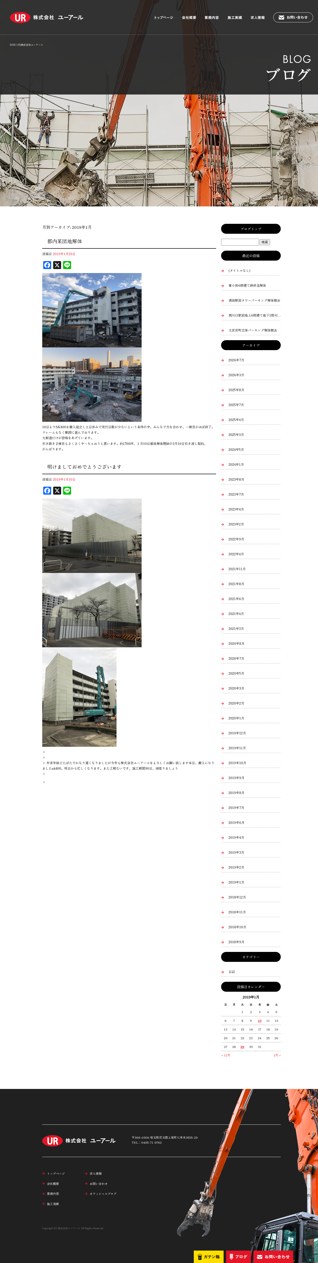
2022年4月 (236, 554)
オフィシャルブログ (103, 1193)
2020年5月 (236, 673)
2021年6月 (236, 598)
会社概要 (191, 15)
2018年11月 (237, 912)
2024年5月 (236, 449)
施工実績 (237, 15)
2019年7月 (236, 807)
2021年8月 (236, 583)
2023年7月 (236, 494)
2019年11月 (237, 748)
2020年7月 (236, 658)
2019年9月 (236, 777)
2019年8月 (236, 792)
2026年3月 (236, 375)
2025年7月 (236, 404)
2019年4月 (236, 837)
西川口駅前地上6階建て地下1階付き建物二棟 (255, 315)
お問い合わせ (295, 15)
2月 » (277, 1055)
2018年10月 (237, 927)
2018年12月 (237, 897)
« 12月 (225, 1055)
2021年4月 (236, 613)
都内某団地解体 (64, 241)
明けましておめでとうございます (84, 466)
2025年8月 (236, 389)
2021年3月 (236, 628)
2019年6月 (236, 822)
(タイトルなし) (239, 270)
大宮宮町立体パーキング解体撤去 (253, 330)
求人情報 (260, 15)
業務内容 (215, 15)
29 (242, 1046)
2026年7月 (236, 360)
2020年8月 (236, 643)
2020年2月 (236, 703)
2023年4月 (236, 509)
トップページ (166, 15)
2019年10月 (237, 762)
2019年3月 (236, 852)
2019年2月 (236, 867)
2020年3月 (236, 688)
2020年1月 (236, 718)
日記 (232, 971)
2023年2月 (236, 524)
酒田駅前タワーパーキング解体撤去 (254, 300)
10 (260, 1020)
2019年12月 (237, 733)
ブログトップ (250, 228)
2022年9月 (236, 539)
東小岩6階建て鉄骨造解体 (247, 285)
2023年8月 (236, 479)
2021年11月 (237, 568)
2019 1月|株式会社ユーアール (26, 45)
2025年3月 (236, 434)
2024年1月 (236, 464)
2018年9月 (236, 941)
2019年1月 (236, 882)
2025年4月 (236, 419)
